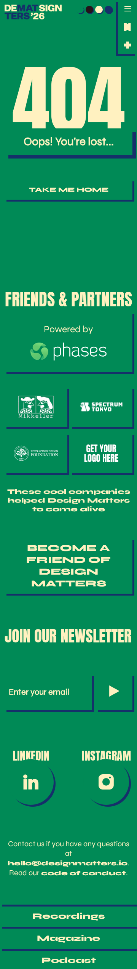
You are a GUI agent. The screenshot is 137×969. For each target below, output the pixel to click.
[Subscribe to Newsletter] (114, 692)
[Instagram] (106, 782)
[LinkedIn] (31, 782)
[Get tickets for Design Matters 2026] (127, 27)
